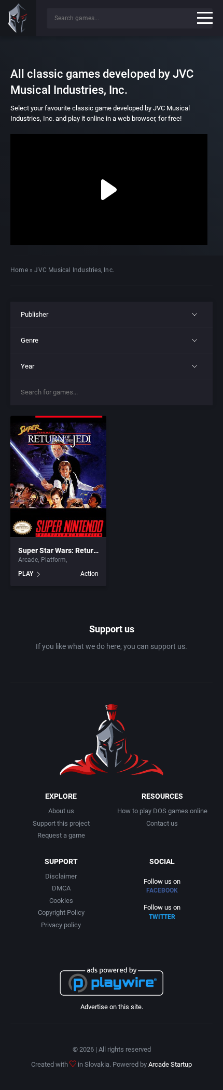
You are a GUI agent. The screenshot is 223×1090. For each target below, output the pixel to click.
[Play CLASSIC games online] (18, 18)
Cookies (61, 900)
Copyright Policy (61, 912)
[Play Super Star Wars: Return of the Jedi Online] (58, 477)
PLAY (25, 573)
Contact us (162, 823)
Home (19, 270)
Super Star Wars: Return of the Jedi (76, 550)
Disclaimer (61, 876)
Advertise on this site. (111, 1007)
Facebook (162, 890)
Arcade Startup (170, 1064)
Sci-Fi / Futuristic (92, 559)
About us (61, 811)
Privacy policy (61, 925)
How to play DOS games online (162, 811)
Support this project (61, 823)
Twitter (162, 917)
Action (89, 573)
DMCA (61, 888)
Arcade (28, 559)
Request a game (61, 835)
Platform (53, 559)
